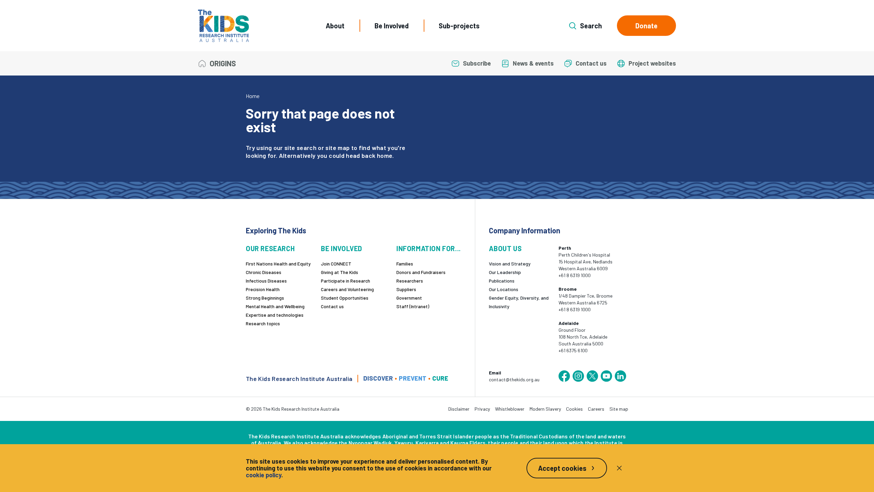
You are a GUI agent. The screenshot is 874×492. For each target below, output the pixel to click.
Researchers (409, 281)
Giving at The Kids (339, 272)
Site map (618, 409)
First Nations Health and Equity (278, 263)
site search (300, 147)
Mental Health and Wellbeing (275, 306)
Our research (270, 248)
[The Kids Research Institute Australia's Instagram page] (578, 376)
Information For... (428, 248)
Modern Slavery (545, 409)
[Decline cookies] (619, 468)
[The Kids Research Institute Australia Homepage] (223, 26)
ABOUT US (505, 248)
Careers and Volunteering (347, 289)
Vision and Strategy (510, 263)
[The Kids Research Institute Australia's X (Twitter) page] (592, 376)
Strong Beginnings (265, 298)
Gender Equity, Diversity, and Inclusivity (519, 302)
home (384, 155)
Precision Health (263, 289)
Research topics (263, 323)
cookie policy (263, 475)
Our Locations (503, 289)
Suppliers (406, 289)
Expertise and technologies (275, 315)
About (335, 26)
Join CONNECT (336, 263)
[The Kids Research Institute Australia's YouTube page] (606, 376)
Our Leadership (505, 272)
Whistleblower (509, 409)
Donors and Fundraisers (421, 272)
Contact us (332, 306)
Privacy (482, 409)
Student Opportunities (344, 298)
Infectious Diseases (266, 281)
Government (409, 298)
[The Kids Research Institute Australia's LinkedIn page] (620, 376)
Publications (501, 281)
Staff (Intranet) (412, 306)
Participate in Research (345, 281)
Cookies (574, 409)
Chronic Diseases (263, 272)
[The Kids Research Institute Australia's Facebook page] (564, 376)
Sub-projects (459, 26)
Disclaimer (458, 409)
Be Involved (392, 26)
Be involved (341, 248)
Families (404, 263)
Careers (596, 409)
